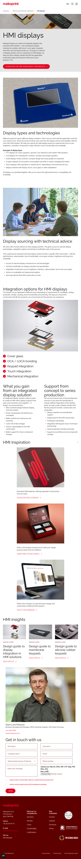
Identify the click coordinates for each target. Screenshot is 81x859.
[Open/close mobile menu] (76, 4)
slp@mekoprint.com (13, 733)
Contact (52, 817)
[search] (72, 4)
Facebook (52, 825)
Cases (29, 825)
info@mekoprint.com (10, 831)
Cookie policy (57, 853)
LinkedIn (52, 821)
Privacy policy (46, 853)
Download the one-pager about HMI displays (25, 66)
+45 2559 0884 (11, 730)
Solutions (6, 11)
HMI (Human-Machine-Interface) (23, 11)
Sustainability (31, 828)
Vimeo (51, 828)
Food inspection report (71, 853)
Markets (30, 821)
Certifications (31, 832)
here (51, 780)
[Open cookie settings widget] (3, 855)
